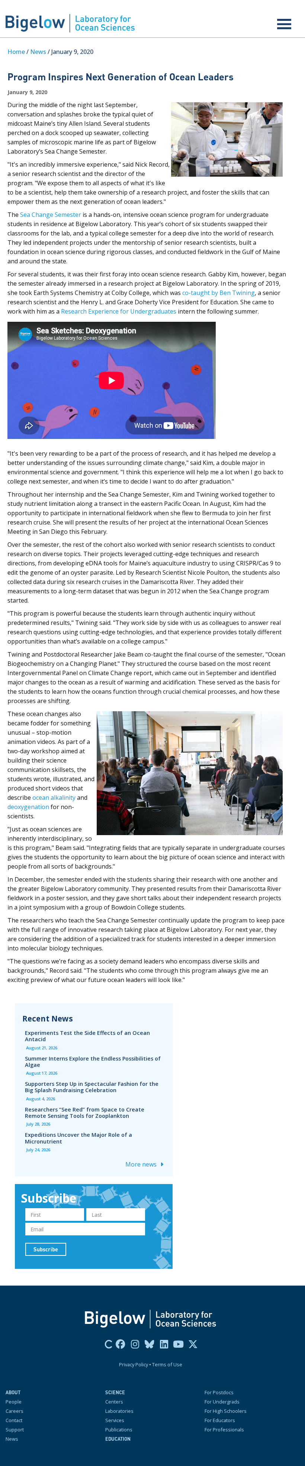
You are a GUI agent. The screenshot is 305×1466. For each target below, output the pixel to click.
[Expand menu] (284, 24)
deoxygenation (28, 807)
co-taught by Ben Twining (218, 293)
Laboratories (119, 1411)
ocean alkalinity (54, 797)
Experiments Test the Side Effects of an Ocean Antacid (87, 1036)
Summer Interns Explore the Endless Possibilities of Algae (93, 1061)
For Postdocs (219, 1392)
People (14, 1401)
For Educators (220, 1420)
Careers (14, 1411)
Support (15, 1429)
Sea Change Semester (50, 215)
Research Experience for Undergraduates (118, 311)
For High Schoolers (226, 1411)
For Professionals (224, 1429)
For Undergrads (222, 1401)
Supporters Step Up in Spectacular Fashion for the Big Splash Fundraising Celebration (91, 1087)
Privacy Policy (133, 1364)
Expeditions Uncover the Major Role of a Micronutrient (78, 1138)
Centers (114, 1401)
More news (141, 1164)
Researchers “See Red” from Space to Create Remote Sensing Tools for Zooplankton (84, 1112)
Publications (118, 1429)
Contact (14, 1420)
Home (16, 52)
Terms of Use (167, 1364)
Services (114, 1420)
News (38, 52)
